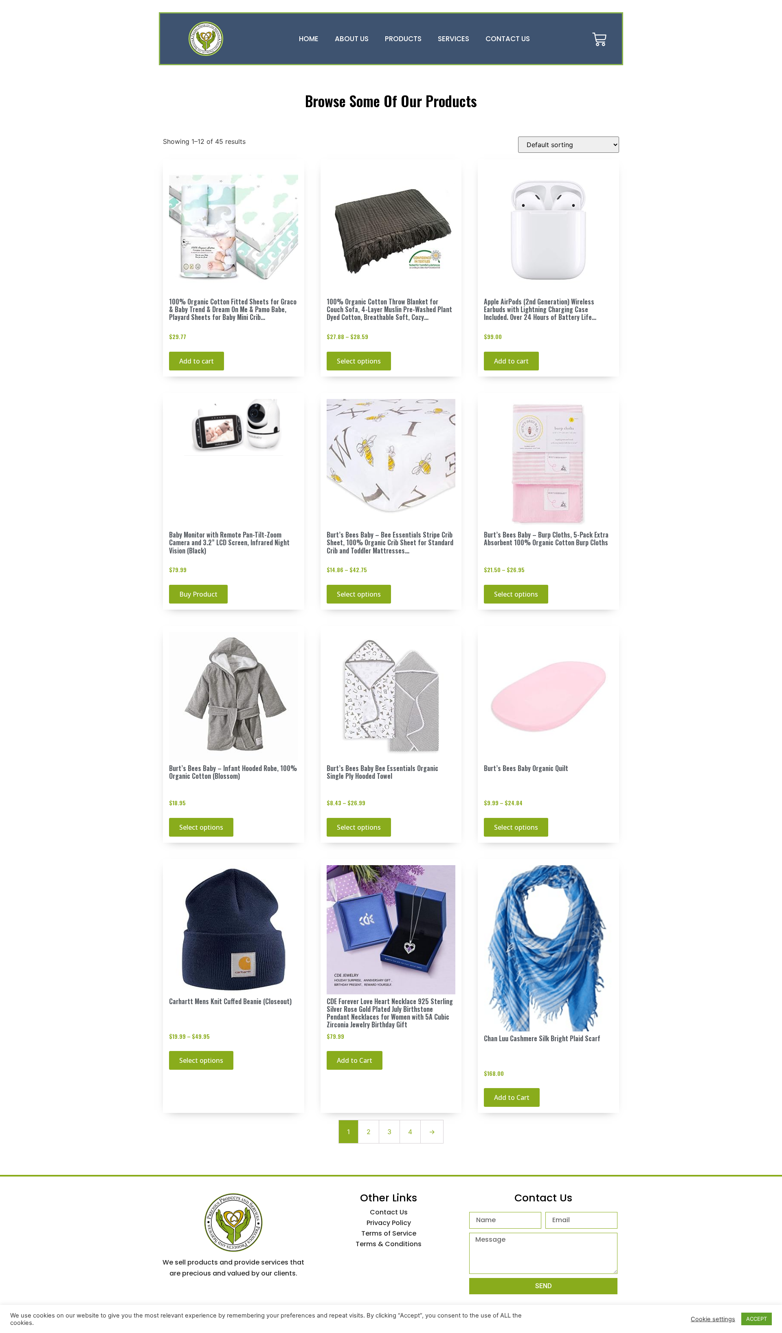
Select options (359, 361)
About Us (352, 39)
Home (309, 39)
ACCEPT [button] (756, 1318)
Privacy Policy (389, 1222)
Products (403, 39)
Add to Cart (354, 1060)
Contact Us (507, 39)
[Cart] (599, 38)
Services (453, 39)
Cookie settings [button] (713, 1319)
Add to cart (196, 361)
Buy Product (198, 594)
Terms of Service (388, 1233)
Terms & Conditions (389, 1244)
